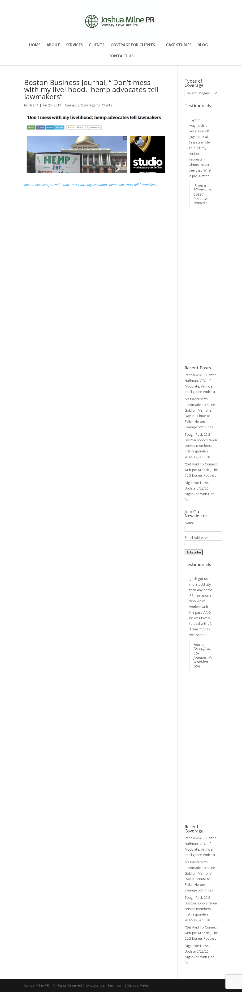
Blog (203, 45)
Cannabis (72, 105)
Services (74, 45)
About (53, 45)
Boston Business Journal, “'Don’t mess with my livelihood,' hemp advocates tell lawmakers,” (91, 184)
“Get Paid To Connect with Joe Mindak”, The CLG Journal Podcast (201, 470)
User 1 (34, 105)
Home (34, 45)
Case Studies (178, 45)
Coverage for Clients (133, 45)
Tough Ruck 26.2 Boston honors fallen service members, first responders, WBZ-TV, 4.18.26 (201, 445)
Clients (96, 45)
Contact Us (121, 56)
